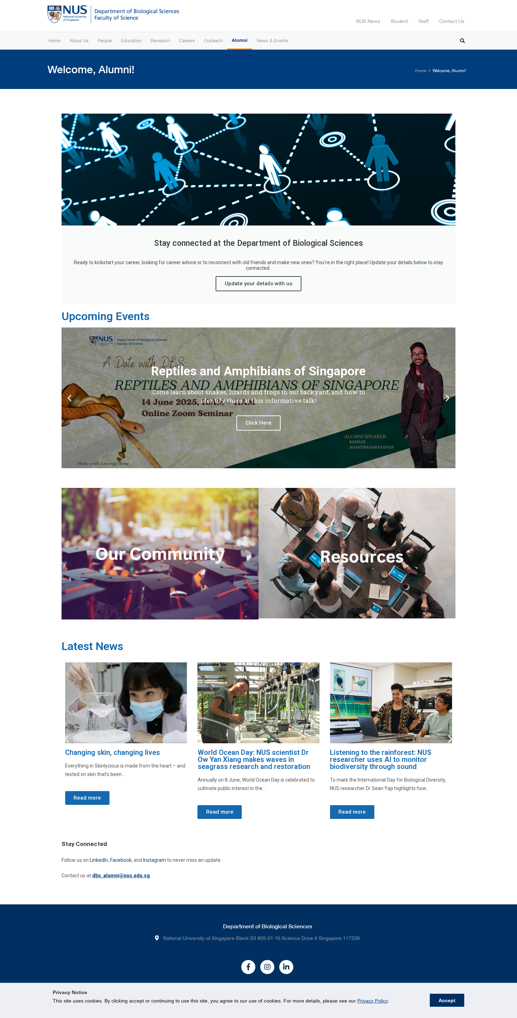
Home (420, 70)
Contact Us (451, 21)
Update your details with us (258, 283)
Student (399, 21)
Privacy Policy (372, 1001)
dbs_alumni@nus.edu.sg (121, 875)
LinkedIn (99, 860)
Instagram (154, 860)
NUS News (368, 21)
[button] (69, 398)
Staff (424, 21)
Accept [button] (447, 1000)
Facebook (121, 860)
